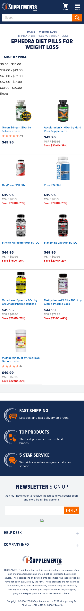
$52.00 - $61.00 (11, 82)
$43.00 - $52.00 (11, 76)
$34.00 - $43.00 (11, 70)
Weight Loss (48, 31)
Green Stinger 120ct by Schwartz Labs (16, 129)
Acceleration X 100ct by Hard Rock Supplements (62, 129)
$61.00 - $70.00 (11, 88)
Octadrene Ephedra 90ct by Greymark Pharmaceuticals (19, 302)
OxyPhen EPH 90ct (14, 185)
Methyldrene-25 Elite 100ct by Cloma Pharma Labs (63, 302)
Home (31, 31)
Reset (4, 94)
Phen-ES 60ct (52, 185)
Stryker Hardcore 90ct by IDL (20, 242)
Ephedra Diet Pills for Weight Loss (43, 35)
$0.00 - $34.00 (10, 64)
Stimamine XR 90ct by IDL (60, 242)
